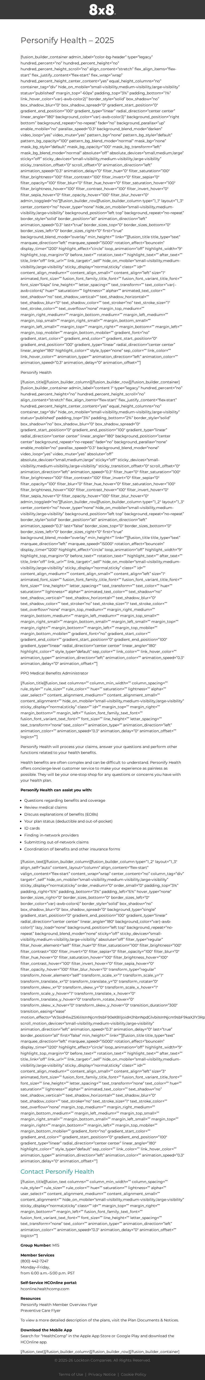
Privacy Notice (102, 1374)
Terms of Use (71, 1374)
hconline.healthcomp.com (45, 1288)
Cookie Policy (133, 1374)
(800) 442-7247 (34, 1261)
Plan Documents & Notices (153, 1320)
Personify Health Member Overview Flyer (59, 1304)
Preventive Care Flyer (41, 1310)
